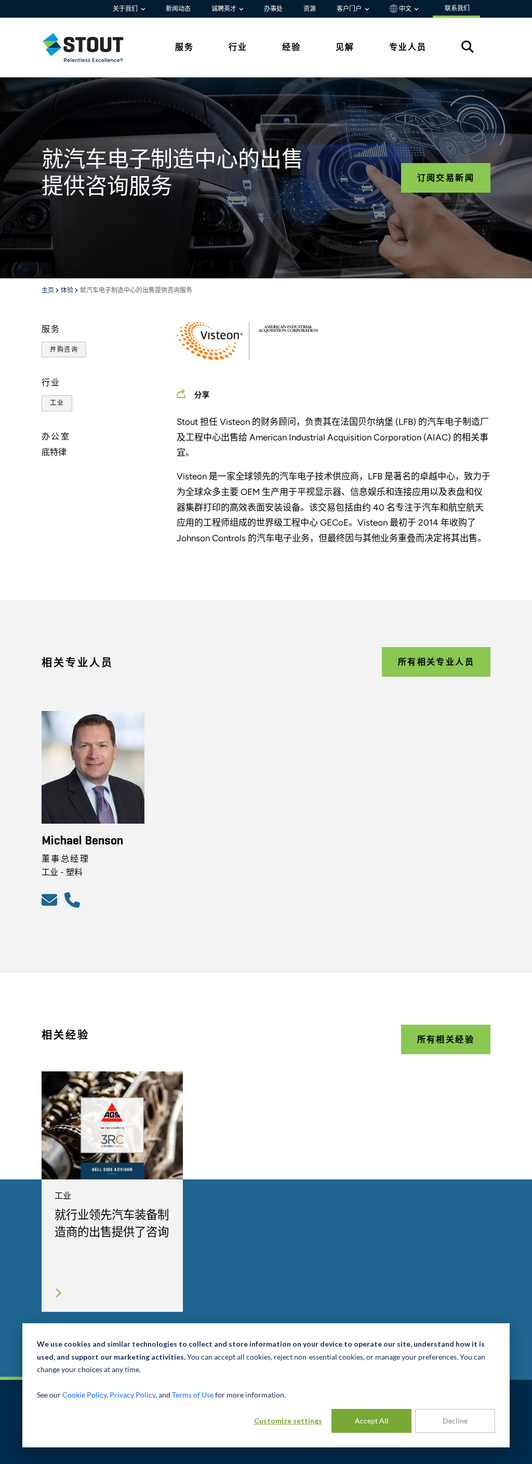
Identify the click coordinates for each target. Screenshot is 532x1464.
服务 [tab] (184, 47)
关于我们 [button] (126, 8)
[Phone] (73, 899)
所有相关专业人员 (436, 662)
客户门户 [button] (350, 8)
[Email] (51, 899)
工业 (57, 403)
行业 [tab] (238, 47)
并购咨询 (64, 349)
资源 (309, 8)
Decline (455, 1420)
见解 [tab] (345, 47)
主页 (48, 291)
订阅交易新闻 (445, 178)
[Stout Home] (91, 47)
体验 (67, 291)
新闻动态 (178, 8)
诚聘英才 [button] (224, 8)
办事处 (273, 8)
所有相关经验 (445, 1039)
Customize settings (288, 1420)
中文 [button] (405, 8)
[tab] (91, 47)
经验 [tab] (291, 47)
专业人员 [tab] (408, 47)
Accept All (372, 1420)
